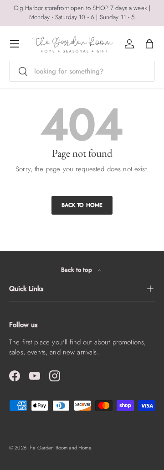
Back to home (82, 205)
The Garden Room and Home (59, 447)
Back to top (77, 269)
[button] (149, 44)
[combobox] (82, 71)
